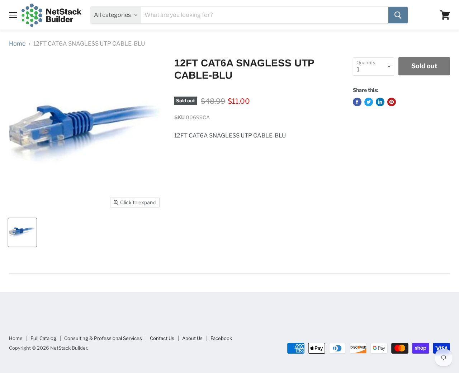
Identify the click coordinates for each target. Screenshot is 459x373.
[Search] (398, 15)
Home (17, 44)
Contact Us (162, 338)
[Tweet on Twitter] (368, 102)
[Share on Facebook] (357, 102)
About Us (192, 338)
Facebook (221, 338)
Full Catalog (43, 338)
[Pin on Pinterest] (391, 102)
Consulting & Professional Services (103, 338)
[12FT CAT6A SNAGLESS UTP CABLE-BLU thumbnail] (22, 232)
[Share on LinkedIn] (380, 102)
